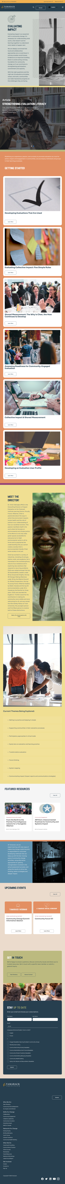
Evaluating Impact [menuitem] (7, 1123)
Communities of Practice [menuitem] (9, 1147)
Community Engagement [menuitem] (9, 1116)
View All (55, 795)
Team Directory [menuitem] (6, 1104)
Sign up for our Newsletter (10, 1)
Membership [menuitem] (6, 1151)
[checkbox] (32, 1034)
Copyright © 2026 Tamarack (10, 1175)
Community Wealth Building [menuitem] (10, 1139)
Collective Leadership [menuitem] (8, 1118)
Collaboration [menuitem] (6, 1114)
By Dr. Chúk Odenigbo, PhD (12, 829)
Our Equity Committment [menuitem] (9, 1108)
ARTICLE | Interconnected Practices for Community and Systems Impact (47, 822)
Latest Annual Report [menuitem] (8, 1158)
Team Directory (14, 974)
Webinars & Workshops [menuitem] (8, 1156)
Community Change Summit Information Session (18, 920)
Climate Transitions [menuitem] (8, 1137)
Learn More (10, 221)
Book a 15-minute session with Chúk (18, 616)
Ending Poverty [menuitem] (7, 1130)
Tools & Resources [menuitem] (7, 1154)
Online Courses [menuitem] (7, 1149)
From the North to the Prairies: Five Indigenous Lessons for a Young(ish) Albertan (16, 823)
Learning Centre (48, 1)
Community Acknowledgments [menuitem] (10, 1106)
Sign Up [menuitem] (5, 1168)
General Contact (28, 974)
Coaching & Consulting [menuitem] (8, 1145)
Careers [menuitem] (5, 1164)
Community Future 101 (44, 919)
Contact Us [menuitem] (6, 1166)
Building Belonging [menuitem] (7, 1133)
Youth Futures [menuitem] (6, 1135)
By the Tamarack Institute (41, 829)
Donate (40, 7)
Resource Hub (58, 1)
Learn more (8, 119)
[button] (31, 146)
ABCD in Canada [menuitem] (7, 1125)
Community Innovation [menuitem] (9, 1121)
